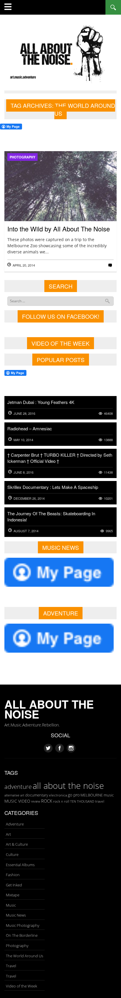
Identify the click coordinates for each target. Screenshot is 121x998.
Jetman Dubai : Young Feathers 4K (40, 402)
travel (99, 801)
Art (8, 834)
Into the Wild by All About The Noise (58, 228)
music (109, 795)
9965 (109, 531)
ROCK (46, 801)
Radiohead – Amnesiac (29, 428)
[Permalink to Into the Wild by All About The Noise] (60, 201)
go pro (74, 795)
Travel (11, 965)
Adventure (15, 824)
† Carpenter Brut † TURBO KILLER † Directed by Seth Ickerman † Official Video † (59, 458)
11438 (108, 472)
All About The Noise (49, 709)
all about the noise (68, 785)
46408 (108, 413)
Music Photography (22, 925)
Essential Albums (20, 864)
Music (11, 905)
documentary (36, 795)
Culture (12, 854)
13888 (108, 440)
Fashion (13, 874)
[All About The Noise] (60, 53)
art (22, 795)
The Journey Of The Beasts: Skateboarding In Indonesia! (51, 516)
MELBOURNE (91, 795)
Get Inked (14, 885)
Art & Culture (17, 844)
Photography (22, 157)
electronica (58, 795)
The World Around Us (24, 955)
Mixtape (12, 895)
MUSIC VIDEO (17, 801)
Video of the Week (21, 986)
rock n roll (61, 801)
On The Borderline (22, 935)
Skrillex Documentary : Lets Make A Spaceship (52, 487)
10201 (108, 498)
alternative (11, 795)
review (35, 801)
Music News (16, 915)
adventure (18, 786)
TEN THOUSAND (82, 801)
